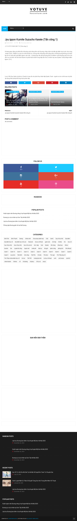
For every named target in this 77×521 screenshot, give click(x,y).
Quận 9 (6, 255)
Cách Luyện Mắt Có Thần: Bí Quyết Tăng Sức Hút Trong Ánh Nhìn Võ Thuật (34, 480)
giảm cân (47, 242)
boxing (21, 238)
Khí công (53, 245)
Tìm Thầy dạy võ (61, 255)
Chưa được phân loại (26, 43)
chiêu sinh (28, 238)
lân (11, 248)
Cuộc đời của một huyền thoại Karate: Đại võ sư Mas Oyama (15, 101)
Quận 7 (63, 251)
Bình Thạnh (14, 238)
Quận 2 (33, 251)
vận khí (68, 258)
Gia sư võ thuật (39, 242)
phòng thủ (60, 248)
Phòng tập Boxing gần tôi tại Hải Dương (14, 225)
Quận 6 (57, 251)
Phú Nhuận (68, 248)
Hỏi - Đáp (36, 245)
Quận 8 (69, 251)
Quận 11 (19, 251)
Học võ (69, 242)
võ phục (32, 261)
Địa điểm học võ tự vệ (20, 242)
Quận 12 (26, 251)
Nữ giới (46, 248)
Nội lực (40, 248)
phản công (53, 248)
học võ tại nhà (8, 245)
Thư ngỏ (52, 255)
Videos (15, 261)
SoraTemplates (12, 518)
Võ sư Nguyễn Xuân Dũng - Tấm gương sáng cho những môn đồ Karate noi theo (38, 100)
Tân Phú (33, 255)
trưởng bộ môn (37, 258)
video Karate (7, 261)
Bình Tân (6, 238)
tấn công (26, 255)
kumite (6, 248)
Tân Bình (19, 255)
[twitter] (68, 2)
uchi (55, 258)
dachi (51, 238)
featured (30, 242)
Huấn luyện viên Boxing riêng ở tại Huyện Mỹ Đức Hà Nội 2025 (21, 213)
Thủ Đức (46, 255)
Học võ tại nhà (18, 245)
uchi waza (61, 258)
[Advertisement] (38, 20)
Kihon (66, 245)
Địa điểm (67, 238)
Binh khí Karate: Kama (57, 102)
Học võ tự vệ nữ (28, 245)
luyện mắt (26, 248)
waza (44, 261)
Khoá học (60, 245)
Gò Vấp (54, 242)
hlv (65, 242)
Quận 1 (6, 251)
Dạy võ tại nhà (59, 238)
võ (19, 261)
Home (4, 28)
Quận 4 (45, 251)
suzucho (13, 255)
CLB (47, 238)
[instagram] (74, 2)
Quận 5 (51, 251)
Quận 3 (39, 251)
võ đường (25, 261)
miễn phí (34, 248)
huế (42, 245)
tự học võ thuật (48, 258)
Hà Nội (60, 242)
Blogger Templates (32, 518)
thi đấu (39, 255)
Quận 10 (13, 251)
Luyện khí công (18, 248)
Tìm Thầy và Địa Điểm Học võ (11, 258)
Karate (47, 245)
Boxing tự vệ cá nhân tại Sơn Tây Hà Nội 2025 (16, 217)
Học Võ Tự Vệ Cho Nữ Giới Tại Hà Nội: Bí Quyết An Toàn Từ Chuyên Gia (32, 472)
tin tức (23, 258)
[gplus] (71, 2)
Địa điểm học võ (8, 242)
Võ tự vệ (38, 261)
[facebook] (65, 2)
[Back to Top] (74, 518)
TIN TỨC (29, 258)
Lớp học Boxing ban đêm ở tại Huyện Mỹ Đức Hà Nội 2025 (20, 221)
